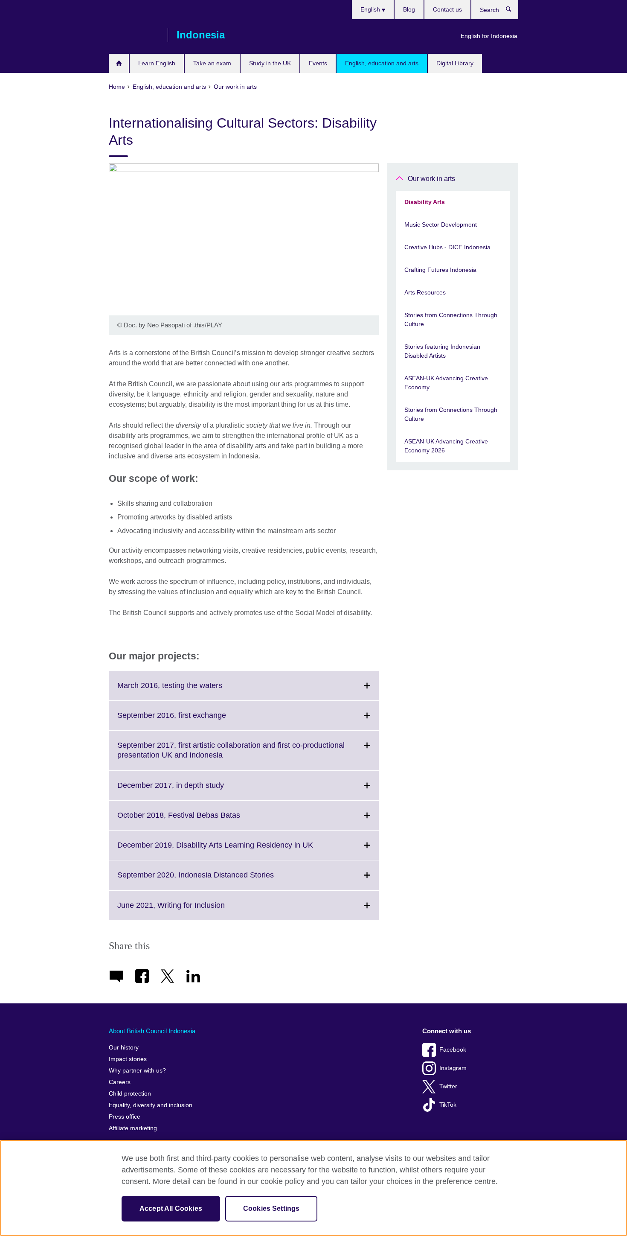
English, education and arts (381, 63)
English (371, 9)
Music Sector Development (440, 224)
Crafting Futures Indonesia (440, 269)
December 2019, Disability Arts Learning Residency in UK (234, 850)
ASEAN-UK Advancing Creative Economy (446, 383)
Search (513, 11)
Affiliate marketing (133, 1128)
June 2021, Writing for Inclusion (189, 910)
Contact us (447, 9)
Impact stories (128, 1059)
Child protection (130, 1093)
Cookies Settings (271, 1208)
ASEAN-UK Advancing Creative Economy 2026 (446, 446)
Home (119, 63)
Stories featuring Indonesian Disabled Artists (442, 351)
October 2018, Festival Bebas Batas (197, 820)
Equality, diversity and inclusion (150, 1105)
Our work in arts (431, 178)
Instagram (453, 1068)
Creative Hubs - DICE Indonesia (447, 247)
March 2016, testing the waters (188, 690)
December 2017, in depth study (189, 790)
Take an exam (212, 63)
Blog (409, 9)
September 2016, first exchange (190, 720)
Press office (124, 1117)
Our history (124, 1047)
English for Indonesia (489, 35)
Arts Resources (425, 292)
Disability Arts (424, 201)
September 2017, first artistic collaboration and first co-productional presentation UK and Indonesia (231, 755)
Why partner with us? (137, 1070)
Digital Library (454, 63)
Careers (120, 1082)
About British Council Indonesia (152, 1031)
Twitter (448, 1086)
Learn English (156, 63)
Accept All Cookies (170, 1208)
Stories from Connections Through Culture (450, 319)
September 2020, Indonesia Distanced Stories (214, 880)
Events (318, 63)
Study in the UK (270, 63)
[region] (313, 1188)
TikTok (447, 1105)
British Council (134, 35)
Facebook (452, 1050)
